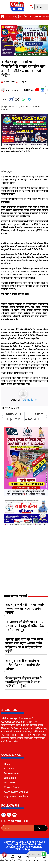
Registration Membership (17, 796)
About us (9, 768)
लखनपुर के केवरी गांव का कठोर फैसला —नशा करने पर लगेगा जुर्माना (24, 608)
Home (7, 764)
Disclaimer (10, 782)
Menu (44, 860)
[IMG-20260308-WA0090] (26, 495)
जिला (25, 16)
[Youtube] (14, 815)
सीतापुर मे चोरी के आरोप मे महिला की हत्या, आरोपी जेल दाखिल (22, 664)
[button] (11, 99)
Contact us (10, 778)
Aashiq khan (30, 399)
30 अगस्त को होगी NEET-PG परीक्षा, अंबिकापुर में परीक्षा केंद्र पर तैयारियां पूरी (24, 626)
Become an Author (14, 773)
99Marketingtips (24, 849)
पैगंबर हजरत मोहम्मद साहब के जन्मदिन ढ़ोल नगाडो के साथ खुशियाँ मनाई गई (23, 682)
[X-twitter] (9, 815)
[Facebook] (3, 815)
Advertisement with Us (16, 791)
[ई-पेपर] (12, 856)
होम (8, 16)
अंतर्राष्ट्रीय (17, 16)
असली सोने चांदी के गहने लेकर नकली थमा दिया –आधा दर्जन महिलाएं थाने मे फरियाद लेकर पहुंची (24, 645)
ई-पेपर (12, 860)
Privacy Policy (11, 787)
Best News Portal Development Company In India (24, 845)
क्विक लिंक (4, 860)
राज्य (36, 16)
